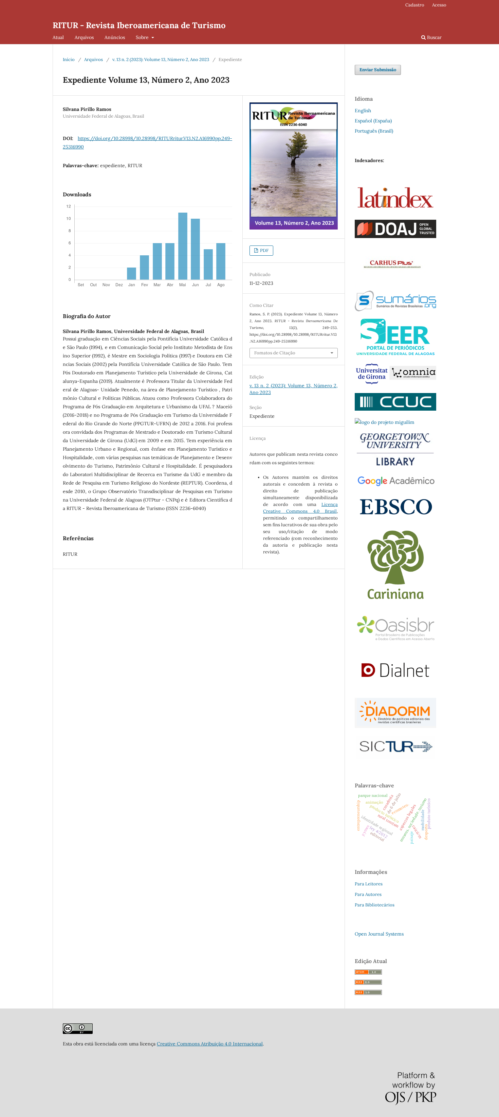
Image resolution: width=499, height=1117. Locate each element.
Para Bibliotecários (374, 905)
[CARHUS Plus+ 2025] (391, 281)
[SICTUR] (395, 757)
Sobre (143, 37)
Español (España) (373, 121)
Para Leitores (369, 884)
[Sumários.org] (395, 310)
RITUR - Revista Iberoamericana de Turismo (139, 25)
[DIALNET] (395, 689)
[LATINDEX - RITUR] (78, 1032)
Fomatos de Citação (274, 353)
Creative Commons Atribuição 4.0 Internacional (210, 1044)
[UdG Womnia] (395, 384)
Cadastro (414, 5)
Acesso (439, 5)
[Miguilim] (384, 422)
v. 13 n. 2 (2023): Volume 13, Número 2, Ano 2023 (160, 59)
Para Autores (368, 894)
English (363, 110)
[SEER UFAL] (395, 353)
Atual (58, 37)
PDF (264, 250)
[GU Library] (395, 465)
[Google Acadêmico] (395, 486)
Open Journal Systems (379, 934)
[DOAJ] (395, 236)
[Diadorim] (395, 726)
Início (69, 59)
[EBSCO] (395, 516)
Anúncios (115, 37)
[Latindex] (395, 211)
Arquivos (84, 37)
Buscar (434, 37)
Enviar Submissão (377, 70)
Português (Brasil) (374, 131)
